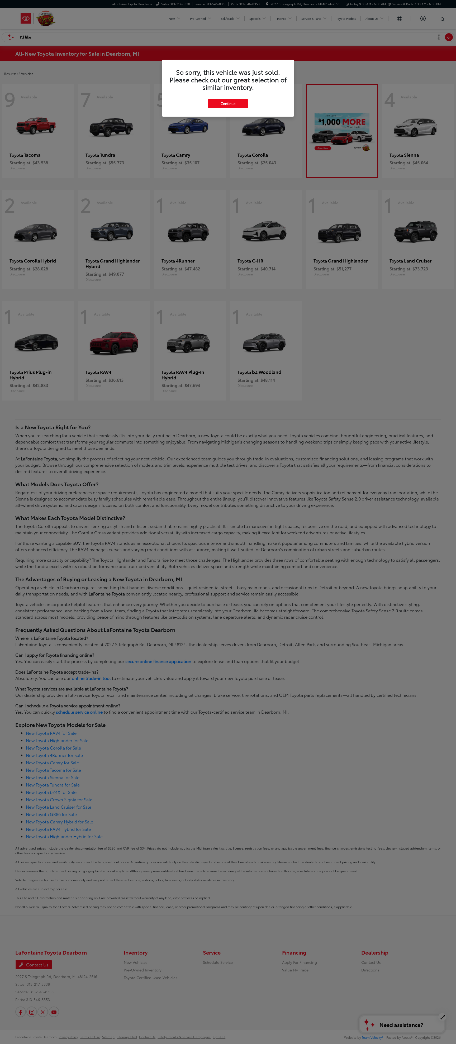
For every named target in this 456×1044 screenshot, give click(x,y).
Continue (228, 103)
